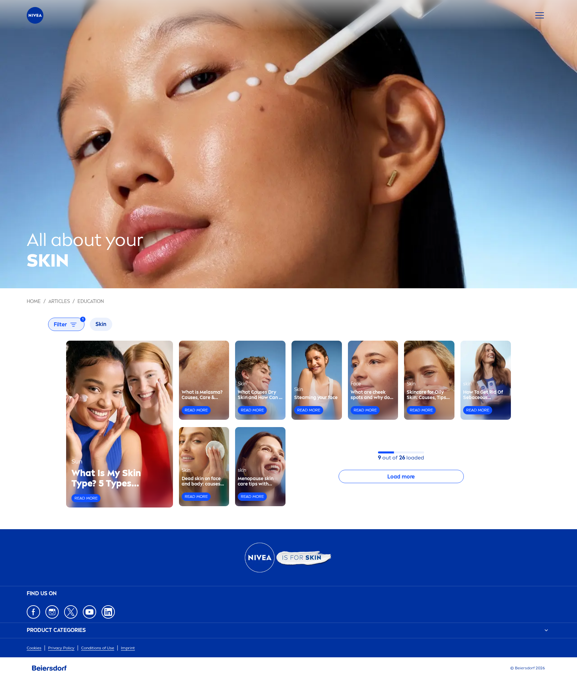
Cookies (34, 648)
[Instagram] (52, 612)
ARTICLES (59, 301)
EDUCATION (90, 301)
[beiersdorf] (49, 668)
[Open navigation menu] (539, 15)
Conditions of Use (97, 648)
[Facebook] (33, 612)
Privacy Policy (61, 648)
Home (34, 301)
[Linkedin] (108, 612)
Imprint (128, 648)
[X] (70, 612)
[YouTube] (89, 612)
